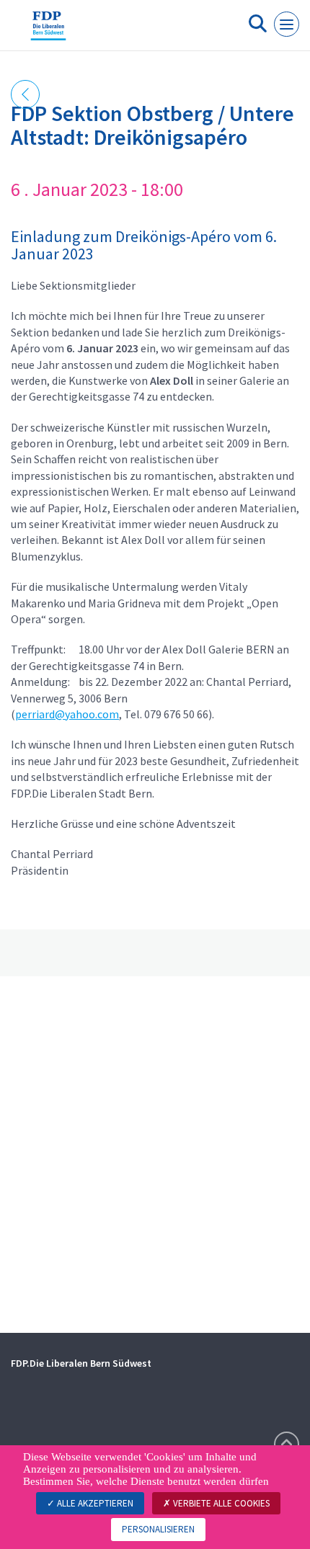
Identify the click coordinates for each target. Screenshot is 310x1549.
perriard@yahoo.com (67, 714)
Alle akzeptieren (94, 1503)
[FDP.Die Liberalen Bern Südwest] (48, 31)
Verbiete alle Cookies (220, 1503)
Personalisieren (158, 1529)
